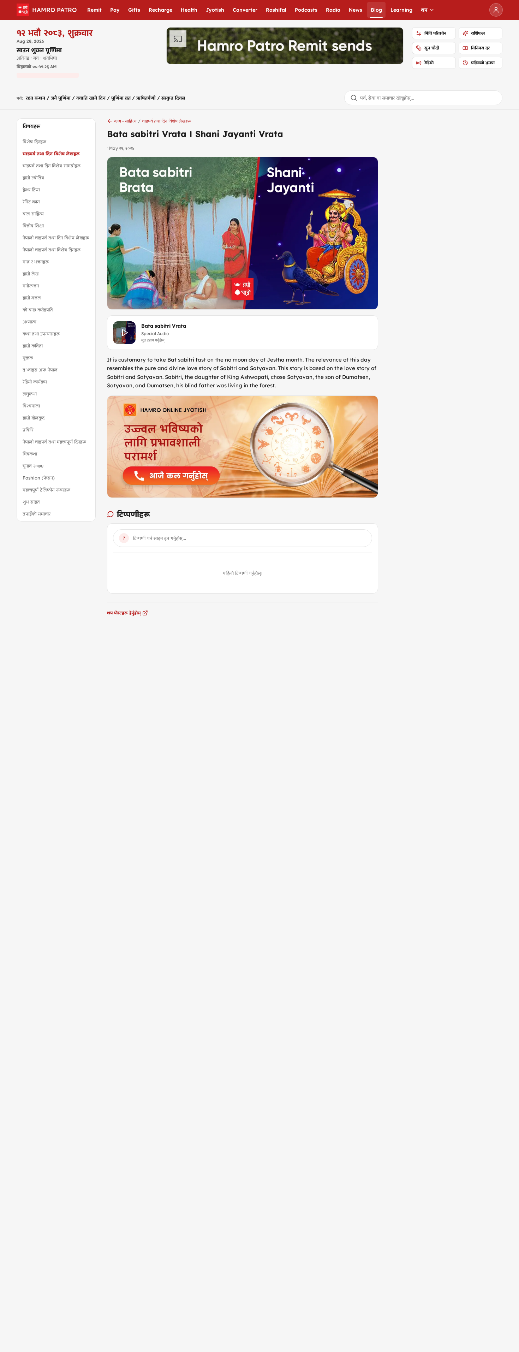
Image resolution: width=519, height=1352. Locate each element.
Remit (94, 10)
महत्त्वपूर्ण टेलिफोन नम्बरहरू (46, 490)
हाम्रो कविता (33, 346)
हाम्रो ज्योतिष (33, 177)
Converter (245, 10)
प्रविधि (28, 430)
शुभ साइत (31, 502)
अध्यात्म (29, 321)
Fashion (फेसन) (39, 478)
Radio (333, 10)
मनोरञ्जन (31, 285)
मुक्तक (28, 358)
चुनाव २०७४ (33, 466)
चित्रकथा (30, 454)
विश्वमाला (31, 406)
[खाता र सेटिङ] (496, 10)
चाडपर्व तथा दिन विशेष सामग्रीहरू (51, 165)
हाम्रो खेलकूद (33, 418)
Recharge (160, 10)
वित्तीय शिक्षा (33, 225)
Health (189, 10)
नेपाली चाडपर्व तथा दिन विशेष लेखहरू (56, 237)
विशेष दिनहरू (34, 141)
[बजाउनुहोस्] (124, 332)
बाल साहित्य (33, 213)
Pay (115, 10)
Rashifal (276, 10)
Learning (401, 10)
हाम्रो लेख (30, 273)
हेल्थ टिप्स (31, 189)
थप (424, 10)
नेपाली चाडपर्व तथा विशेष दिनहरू (51, 249)
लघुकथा (30, 394)
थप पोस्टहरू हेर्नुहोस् (124, 612)
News (355, 10)
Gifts (134, 10)
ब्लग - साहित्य (125, 121)
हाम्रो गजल (32, 297)
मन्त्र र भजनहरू (36, 261)
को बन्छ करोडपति (38, 309)
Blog (376, 10)
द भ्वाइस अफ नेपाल (40, 370)
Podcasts (306, 10)
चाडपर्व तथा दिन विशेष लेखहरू (51, 153)
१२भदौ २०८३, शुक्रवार (55, 32)
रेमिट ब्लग (31, 201)
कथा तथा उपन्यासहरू (41, 333)
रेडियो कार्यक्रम (35, 382)
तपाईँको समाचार (36, 514)
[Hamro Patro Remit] (285, 45)
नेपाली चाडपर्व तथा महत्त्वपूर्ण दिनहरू (54, 442)
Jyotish (215, 10)
